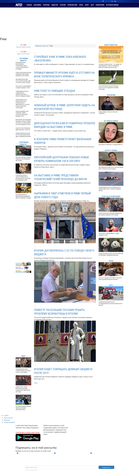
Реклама (7, 420)
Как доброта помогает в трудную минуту (111, 144)
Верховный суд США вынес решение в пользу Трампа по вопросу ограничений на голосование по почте (23, 122)
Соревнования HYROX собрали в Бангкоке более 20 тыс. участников (23, 370)
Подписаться (106, 467)
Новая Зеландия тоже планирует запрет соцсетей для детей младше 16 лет (22, 114)
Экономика (37, 5)
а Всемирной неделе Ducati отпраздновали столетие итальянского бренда (110, 303)
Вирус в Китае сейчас (23, 54)
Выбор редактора (111, 45)
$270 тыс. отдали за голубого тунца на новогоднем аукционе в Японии (110, 278)
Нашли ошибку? (9, 422)
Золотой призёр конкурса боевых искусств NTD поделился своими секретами (108, 87)
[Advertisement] (69, 21)
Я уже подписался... (32, 470)
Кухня (111, 261)
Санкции (28, 47)
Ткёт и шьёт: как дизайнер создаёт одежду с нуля (23, 86)
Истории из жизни (112, 5)
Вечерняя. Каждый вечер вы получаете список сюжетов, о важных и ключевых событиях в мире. (33, 455)
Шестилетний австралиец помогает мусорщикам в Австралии (23, 159)
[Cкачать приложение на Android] (28, 440)
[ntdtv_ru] (16, 351)
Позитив (63, 5)
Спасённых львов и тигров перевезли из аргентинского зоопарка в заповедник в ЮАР (23, 178)
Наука (81, 5)
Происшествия (72, 5)
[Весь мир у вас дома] (16, 339)
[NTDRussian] (16, 337)
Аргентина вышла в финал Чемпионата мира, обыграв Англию (23, 408)
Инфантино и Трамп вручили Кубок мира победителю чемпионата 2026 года (23, 389)
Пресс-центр (8, 418)
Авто (92, 5)
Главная (29, 5)
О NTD (6, 415)
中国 (115, 1)
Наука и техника (111, 150)
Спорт (87, 5)
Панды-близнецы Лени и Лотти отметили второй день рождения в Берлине (23, 135)
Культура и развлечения (111, 196)
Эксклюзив (111, 95)
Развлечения (100, 5)
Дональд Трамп (20, 47)
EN (112, 1)
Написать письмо (49, 436)
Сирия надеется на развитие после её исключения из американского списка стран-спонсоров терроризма (22, 103)
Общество (54, 5)
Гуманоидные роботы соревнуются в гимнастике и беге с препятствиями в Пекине (23, 94)
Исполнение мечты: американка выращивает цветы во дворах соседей (23, 196)
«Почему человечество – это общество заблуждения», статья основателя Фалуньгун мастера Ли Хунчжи (110, 66)
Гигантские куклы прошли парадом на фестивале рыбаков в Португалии (23, 74)
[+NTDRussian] (16, 345)
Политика (46, 5)
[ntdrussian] (16, 348)
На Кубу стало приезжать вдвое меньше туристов (23, 128)
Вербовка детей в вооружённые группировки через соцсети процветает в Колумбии (22, 66)
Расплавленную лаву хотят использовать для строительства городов (23, 81)
